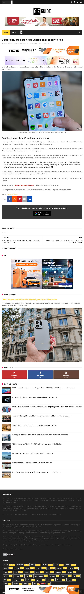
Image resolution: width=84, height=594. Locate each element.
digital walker (39, 576)
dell (5, 580)
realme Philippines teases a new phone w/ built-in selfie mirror (35, 397)
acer (16, 572)
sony (5, 572)
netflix (6, 576)
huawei (38, 43)
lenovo (59, 568)
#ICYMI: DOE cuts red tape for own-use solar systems (32, 453)
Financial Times (12, 194)
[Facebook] (9, 199)
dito (37, 572)
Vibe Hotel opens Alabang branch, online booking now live (34, 425)
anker (28, 580)
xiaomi (45, 565)
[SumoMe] (29, 199)
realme (68, 565)
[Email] (24, 199)
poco (47, 572)
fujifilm (58, 572)
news (48, 43)
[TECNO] (42, 589)
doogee (52, 576)
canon (17, 576)
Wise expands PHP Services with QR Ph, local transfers (32, 463)
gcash (27, 572)
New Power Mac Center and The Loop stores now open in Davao (36, 472)
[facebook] (71, 2)
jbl (74, 576)
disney (59, 580)
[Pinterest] (19, 199)
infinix (38, 568)
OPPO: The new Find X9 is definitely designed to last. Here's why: (29, 299)
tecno (71, 568)
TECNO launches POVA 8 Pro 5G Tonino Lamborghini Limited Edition (37, 444)
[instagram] (74, 2)
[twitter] (77, 2)
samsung (20, 565)
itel (27, 576)
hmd (48, 580)
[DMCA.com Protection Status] (9, 555)
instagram (16, 580)
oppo (32, 565)
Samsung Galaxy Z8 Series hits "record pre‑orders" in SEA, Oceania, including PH (42, 416)
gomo (39, 580)
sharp (70, 572)
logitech (64, 576)
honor (5, 568)
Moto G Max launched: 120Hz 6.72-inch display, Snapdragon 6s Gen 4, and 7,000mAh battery (47, 407)
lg (48, 568)
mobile (44, 43)
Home (6, 32)
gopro (69, 580)
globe (17, 568)
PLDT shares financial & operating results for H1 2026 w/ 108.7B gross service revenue (44, 388)
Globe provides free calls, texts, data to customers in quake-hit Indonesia (40, 435)
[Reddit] (14, 199)
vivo (56, 565)
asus (27, 568)
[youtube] (81, 2)
